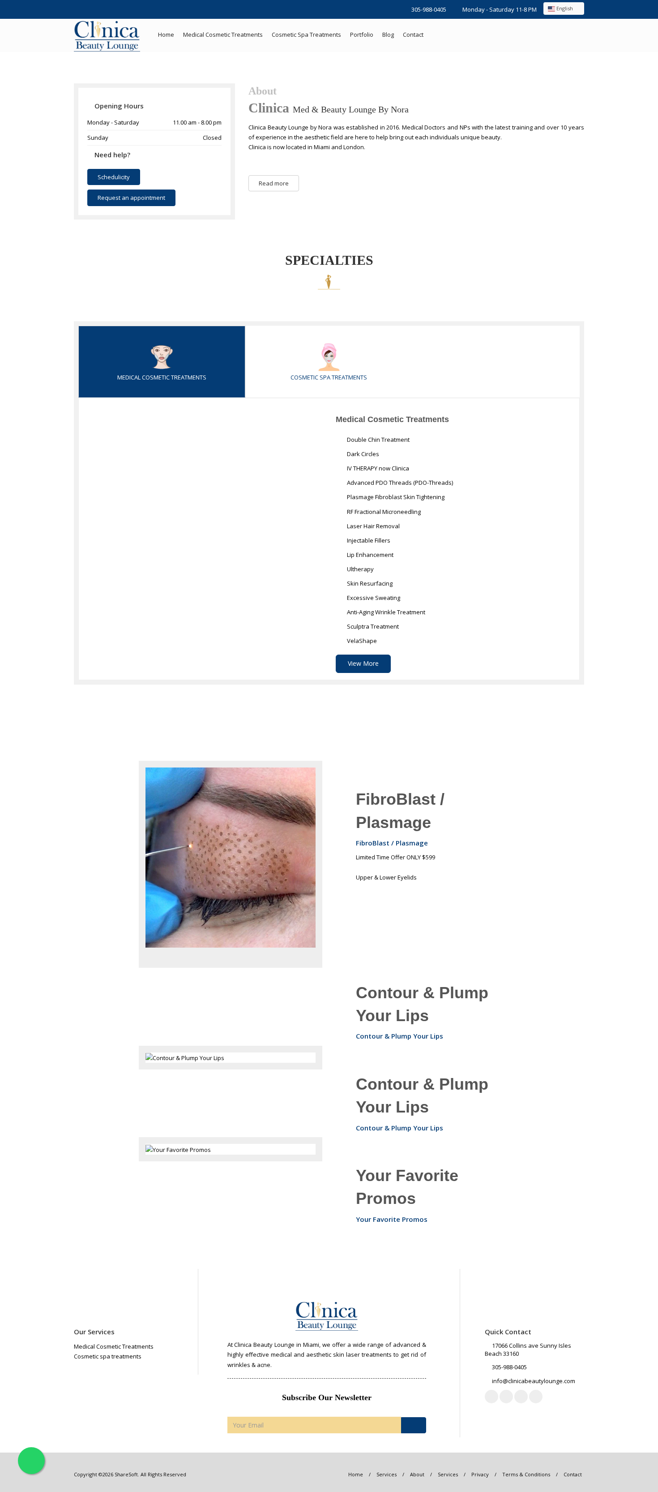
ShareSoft (126, 1474)
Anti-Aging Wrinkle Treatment (385, 612)
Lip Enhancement (369, 555)
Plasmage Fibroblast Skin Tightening (395, 497)
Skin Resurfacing (369, 583)
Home (166, 34)
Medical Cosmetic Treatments (223, 34)
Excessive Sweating (373, 598)
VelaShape (361, 641)
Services (386, 1474)
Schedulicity (114, 177)
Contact (413, 34)
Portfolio (361, 34)
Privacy (480, 1474)
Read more (274, 183)
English (564, 8)
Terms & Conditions (526, 1474)
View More (363, 663)
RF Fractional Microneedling (383, 512)
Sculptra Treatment (372, 626)
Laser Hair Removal (373, 526)
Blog (388, 34)
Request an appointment (131, 198)
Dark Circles (362, 454)
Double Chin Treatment (378, 440)
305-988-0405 (428, 9)
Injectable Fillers (368, 540)
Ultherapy (360, 569)
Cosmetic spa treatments (306, 34)
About (417, 1474)
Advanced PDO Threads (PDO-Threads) (399, 483)
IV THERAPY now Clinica (377, 468)
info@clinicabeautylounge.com (533, 1381)
